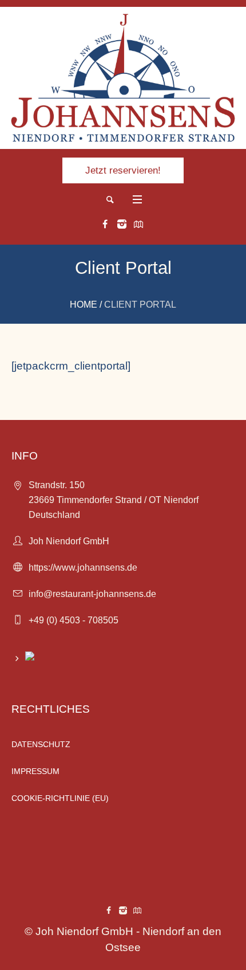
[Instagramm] (122, 224)
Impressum (35, 771)
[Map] (138, 224)
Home (83, 304)
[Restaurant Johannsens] (123, 78)
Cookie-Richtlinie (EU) (60, 798)
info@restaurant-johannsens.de (92, 594)
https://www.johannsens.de (83, 567)
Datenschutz (40, 744)
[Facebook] (105, 224)
